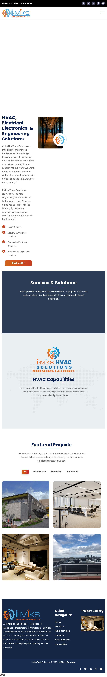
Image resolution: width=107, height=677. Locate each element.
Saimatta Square (69, 518)
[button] (84, 622)
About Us (59, 626)
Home (58, 622)
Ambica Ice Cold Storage (68, 569)
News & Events (62, 639)
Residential (12, 574)
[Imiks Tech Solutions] (16, 12)
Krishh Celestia (16, 570)
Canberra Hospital (18, 518)
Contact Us (61, 644)
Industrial (63, 574)
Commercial (12, 522)
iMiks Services (62, 630)
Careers (59, 635)
